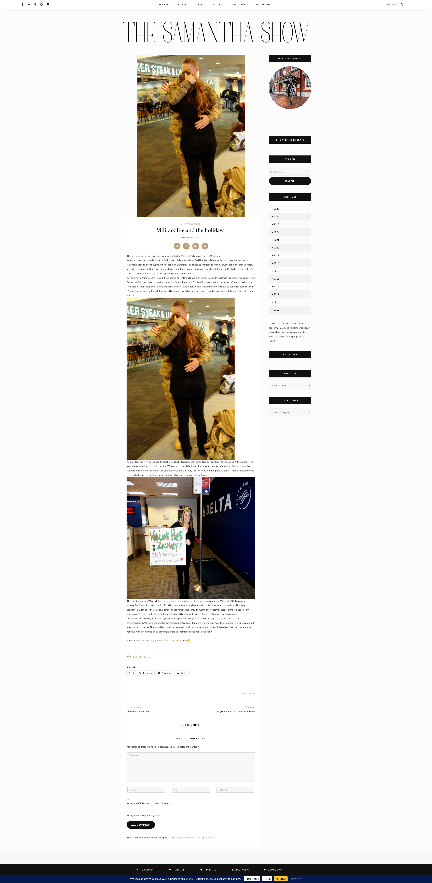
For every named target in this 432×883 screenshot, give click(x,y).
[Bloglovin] (48, 4)
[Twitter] (29, 4)
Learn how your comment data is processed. (192, 837)
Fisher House (193, 600)
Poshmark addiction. (139, 711)
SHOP (217, 5)
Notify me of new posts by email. (144, 815)
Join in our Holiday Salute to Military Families (158, 640)
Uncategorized (191, 224)
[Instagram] (41, 4)
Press (201, 5)
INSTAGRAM (263, 5)
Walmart (185, 255)
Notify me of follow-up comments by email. (149, 803)
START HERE (163, 5)
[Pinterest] (35, 4)
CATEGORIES (238, 5)
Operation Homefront (169, 600)
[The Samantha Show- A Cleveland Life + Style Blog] (216, 31)
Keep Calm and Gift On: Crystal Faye (235, 711)
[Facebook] (22, 4)
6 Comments (248, 693)
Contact (184, 5)
